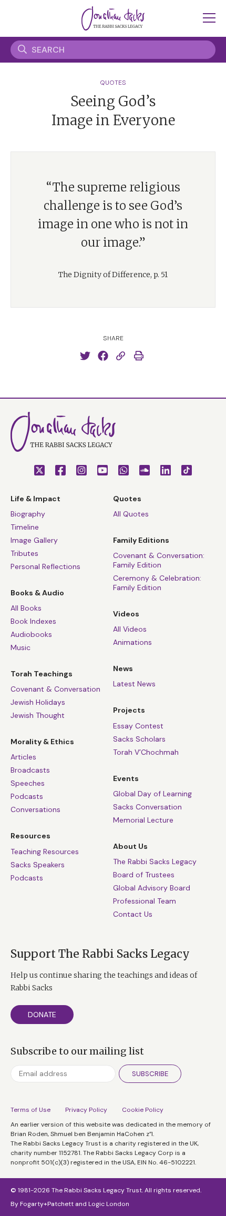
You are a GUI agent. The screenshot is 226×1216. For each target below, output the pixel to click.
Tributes (24, 553)
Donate (42, 1014)
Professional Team (144, 901)
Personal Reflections (45, 566)
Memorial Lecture (143, 820)
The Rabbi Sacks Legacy (155, 861)
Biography (28, 514)
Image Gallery (34, 540)
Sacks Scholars (139, 739)
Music (20, 647)
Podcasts (27, 796)
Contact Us (132, 914)
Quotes (113, 82)
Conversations (35, 809)
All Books (26, 608)
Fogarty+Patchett (47, 1204)
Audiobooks (31, 634)
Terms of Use (30, 1110)
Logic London (108, 1204)
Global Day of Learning (152, 793)
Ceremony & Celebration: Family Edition (157, 582)
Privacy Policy (86, 1110)
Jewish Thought (38, 715)
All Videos (130, 629)
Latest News (134, 683)
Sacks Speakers (38, 864)
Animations (132, 642)
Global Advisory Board (151, 888)
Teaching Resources (45, 851)
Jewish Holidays (38, 702)
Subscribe (150, 1073)
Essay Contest (138, 726)
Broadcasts (30, 770)
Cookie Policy (142, 1110)
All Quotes (131, 514)
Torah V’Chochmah (146, 752)
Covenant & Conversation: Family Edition (158, 560)
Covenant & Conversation (55, 689)
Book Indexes (33, 621)
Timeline (25, 527)
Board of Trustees (143, 874)
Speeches (28, 783)
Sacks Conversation (147, 807)
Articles (23, 757)
